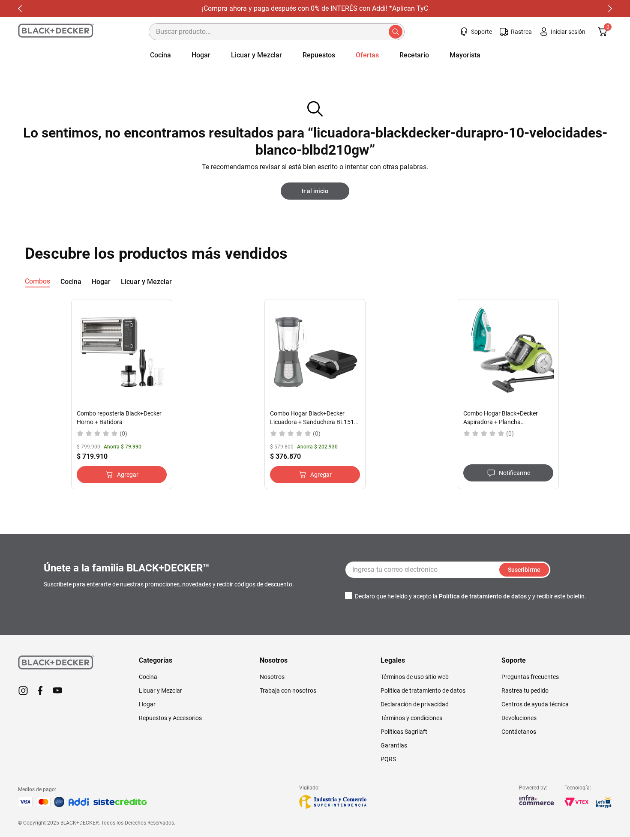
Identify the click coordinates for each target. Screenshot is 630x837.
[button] (508, 472)
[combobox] (277, 31)
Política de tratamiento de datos (483, 596)
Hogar (201, 55)
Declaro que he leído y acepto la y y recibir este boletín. (470, 596)
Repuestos (319, 55)
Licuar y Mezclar (256, 55)
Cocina (160, 55)
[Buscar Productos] (396, 32)
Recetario (414, 55)
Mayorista (465, 55)
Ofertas (367, 55)
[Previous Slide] (12, 8)
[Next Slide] (618, 8)
